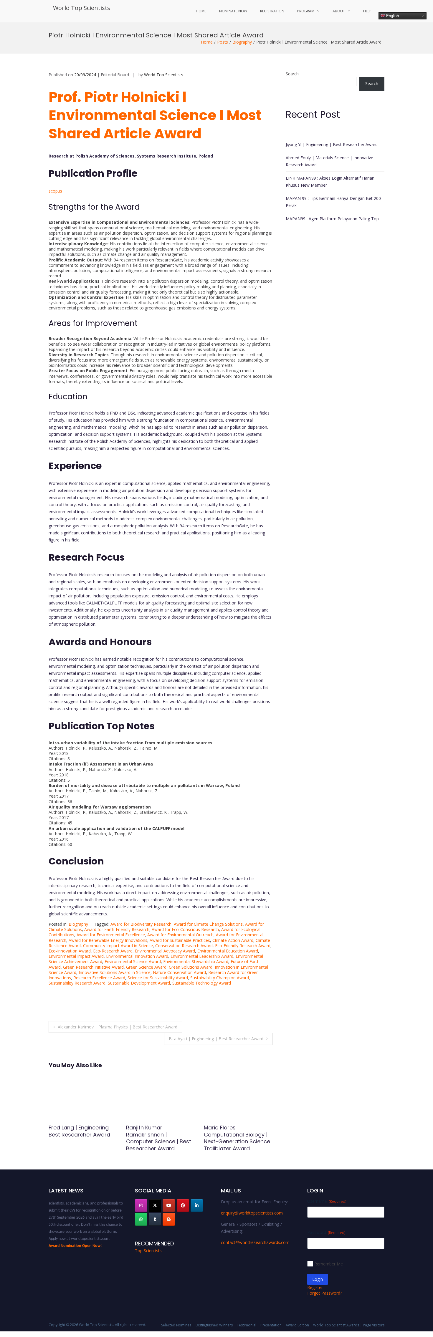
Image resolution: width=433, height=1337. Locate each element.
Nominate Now (233, 11)
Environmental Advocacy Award (165, 951)
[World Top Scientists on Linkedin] (197, 1205)
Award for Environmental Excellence (111, 934)
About (339, 11)
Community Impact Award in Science (118, 945)
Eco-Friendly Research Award (242, 945)
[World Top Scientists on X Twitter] (155, 1205)
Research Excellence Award (99, 977)
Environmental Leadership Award (202, 956)
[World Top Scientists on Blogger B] (169, 1219)
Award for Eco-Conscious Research (185, 929)
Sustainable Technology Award (201, 983)
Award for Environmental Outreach (180, 934)
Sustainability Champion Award (219, 977)
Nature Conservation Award (179, 972)
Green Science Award (146, 967)
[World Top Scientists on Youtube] (169, 1205)
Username (326, 1201)
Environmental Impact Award (76, 956)
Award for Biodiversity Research (140, 924)
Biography (242, 42)
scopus (55, 191)
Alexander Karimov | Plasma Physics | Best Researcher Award (117, 1027)
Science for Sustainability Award (158, 977)
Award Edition (297, 1325)
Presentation (271, 1325)
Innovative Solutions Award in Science (115, 972)
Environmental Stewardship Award (195, 961)
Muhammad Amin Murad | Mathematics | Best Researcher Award (238, 1134)
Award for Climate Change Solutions (208, 924)
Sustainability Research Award (77, 983)
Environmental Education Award (227, 951)
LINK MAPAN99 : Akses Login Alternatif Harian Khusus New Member (330, 181)
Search (292, 74)
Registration (272, 11)
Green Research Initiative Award (93, 967)
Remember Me (328, 1264)
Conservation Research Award (184, 945)
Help (367, 11)
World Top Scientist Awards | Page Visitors (348, 1325)
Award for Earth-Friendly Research (116, 929)
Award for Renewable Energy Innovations (108, 940)
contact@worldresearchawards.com (255, 1242)
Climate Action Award (232, 940)
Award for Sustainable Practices (180, 940)
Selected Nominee (176, 1325)
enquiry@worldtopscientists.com (252, 1213)
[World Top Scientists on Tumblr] (155, 1219)
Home (201, 11)
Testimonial (246, 1325)
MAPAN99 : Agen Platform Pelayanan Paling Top (332, 218)
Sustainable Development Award (139, 983)
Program (305, 11)
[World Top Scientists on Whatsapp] (141, 1219)
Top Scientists (148, 1250)
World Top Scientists (81, 8)
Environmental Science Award (133, 961)
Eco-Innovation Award (70, 951)
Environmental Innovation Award (137, 956)
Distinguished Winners (214, 1325)
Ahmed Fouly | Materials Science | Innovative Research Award (329, 161)
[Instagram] (141, 1205)
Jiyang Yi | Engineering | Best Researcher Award (332, 144)
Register (315, 1287)
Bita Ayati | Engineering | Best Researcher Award (216, 1038)
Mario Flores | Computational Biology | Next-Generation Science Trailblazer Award (159, 1138)
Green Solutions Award (190, 967)
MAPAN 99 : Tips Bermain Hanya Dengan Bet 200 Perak (333, 202)
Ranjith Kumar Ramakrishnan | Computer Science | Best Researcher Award (81, 1138)
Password (326, 1232)
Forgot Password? (324, 1293)
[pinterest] (183, 1205)
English (392, 16)
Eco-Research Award (113, 951)
